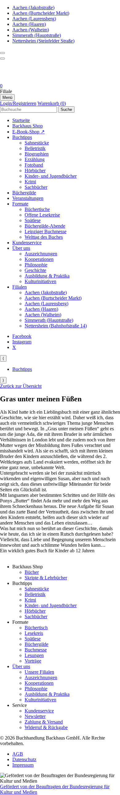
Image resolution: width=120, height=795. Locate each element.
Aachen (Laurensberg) (34, 18)
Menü (7, 97)
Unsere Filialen (39, 672)
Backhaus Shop (27, 125)
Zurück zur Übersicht (21, 386)
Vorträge (33, 660)
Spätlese (33, 220)
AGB (17, 753)
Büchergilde (24, 192)
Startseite (21, 120)
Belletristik (35, 148)
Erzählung (35, 159)
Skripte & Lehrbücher (46, 577)
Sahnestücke (37, 142)
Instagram (21, 341)
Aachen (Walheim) (30, 29)
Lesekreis (34, 633)
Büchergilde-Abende (45, 226)
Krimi (30, 181)
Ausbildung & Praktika (47, 275)
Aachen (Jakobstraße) (33, 7)
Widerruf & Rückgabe (46, 727)
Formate (20, 203)
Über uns (21, 248)
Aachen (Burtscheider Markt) (40, 13)
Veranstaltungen (27, 198)
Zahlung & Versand (44, 721)
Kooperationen (39, 259)
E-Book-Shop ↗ (28, 131)
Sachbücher (36, 187)
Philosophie (36, 264)
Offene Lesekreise (42, 214)
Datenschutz (24, 759)
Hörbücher (35, 170)
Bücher (32, 572)
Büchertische (37, 209)
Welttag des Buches (44, 237)
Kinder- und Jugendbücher (51, 176)
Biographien (37, 153)
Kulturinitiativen (40, 281)
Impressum (23, 765)
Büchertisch (36, 627)
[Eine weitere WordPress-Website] (60, 80)
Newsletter (35, 716)
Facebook (21, 336)
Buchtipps (22, 137)
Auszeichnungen (41, 253)
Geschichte (35, 270)
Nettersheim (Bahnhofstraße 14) (56, 325)
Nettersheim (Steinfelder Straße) (43, 40)
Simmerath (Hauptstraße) (36, 35)
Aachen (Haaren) (29, 24)
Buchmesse (36, 649)
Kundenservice (27, 242)
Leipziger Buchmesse (45, 231)
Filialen (19, 287)
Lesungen (34, 655)
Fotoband (34, 165)
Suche (66, 109)
